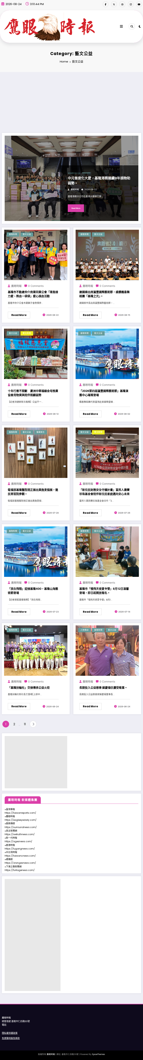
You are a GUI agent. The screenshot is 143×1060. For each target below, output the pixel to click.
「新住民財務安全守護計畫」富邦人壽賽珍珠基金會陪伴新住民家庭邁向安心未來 (104, 492)
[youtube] (139, 4)
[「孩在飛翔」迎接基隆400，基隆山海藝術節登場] (35, 551)
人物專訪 (84, 630)
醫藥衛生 (40, 432)
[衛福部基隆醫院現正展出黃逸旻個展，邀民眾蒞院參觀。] (35, 452)
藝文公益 (77, 173)
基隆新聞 (71, 173)
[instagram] (131, 4)
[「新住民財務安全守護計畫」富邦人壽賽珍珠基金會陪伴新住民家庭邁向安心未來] (107, 452)
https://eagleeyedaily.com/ (20, 820)
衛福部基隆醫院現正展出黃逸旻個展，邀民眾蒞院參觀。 (33, 492)
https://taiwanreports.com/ (20, 812)
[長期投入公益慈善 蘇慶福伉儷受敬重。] (107, 650)
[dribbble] (122, 4)
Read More (76, 208)
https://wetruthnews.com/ (20, 834)
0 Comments (36, 285)
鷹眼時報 (75, 189)
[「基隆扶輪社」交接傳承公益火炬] (35, 650)
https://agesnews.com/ (18, 841)
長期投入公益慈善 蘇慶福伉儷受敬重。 (103, 687)
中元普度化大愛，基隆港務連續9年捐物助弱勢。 (99, 180)
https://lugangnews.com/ (20, 848)
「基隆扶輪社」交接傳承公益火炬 (29, 687)
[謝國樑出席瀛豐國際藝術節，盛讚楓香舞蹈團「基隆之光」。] (107, 254)
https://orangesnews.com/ (20, 862)
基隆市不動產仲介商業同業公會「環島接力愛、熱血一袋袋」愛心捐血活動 (33, 294)
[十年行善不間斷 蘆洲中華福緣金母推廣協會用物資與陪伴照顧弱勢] (35, 353)
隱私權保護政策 (10, 1033)
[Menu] (121, 26)
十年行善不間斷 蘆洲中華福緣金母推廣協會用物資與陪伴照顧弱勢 (33, 393)
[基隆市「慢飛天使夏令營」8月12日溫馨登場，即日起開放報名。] (107, 551)
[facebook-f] (105, 4)
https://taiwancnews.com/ (20, 855)
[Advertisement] (71, 100)
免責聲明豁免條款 (11, 1038)
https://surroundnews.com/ (21, 827)
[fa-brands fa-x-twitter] (114, 4)
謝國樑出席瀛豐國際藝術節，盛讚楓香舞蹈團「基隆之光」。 (104, 294)
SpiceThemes (98, 1054)
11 (25, 724)
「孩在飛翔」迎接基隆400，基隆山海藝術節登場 (33, 591)
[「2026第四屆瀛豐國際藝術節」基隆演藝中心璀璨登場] (107, 353)
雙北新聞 (27, 333)
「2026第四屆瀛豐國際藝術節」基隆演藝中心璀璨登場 (103, 393)
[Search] (132, 26)
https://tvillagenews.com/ (20, 870)
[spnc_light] (140, 26)
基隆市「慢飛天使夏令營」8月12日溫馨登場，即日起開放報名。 (104, 591)
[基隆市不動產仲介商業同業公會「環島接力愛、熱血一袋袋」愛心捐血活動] (35, 254)
